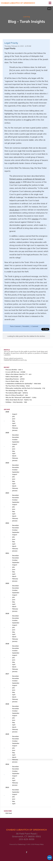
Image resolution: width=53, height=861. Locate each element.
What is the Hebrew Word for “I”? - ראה (18, 374)
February (15, 428)
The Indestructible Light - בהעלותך (17, 393)
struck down (14, 210)
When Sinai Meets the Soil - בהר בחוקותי (19, 400)
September (15, 442)
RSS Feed (9, 813)
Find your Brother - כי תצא (14, 370)
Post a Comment (15, 326)
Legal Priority (11, 42)
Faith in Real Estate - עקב (14, 376)
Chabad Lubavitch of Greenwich (18, 3)
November (15, 437)
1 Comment (34, 326)
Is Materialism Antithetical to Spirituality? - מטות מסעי (23, 383)
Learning (26, 17)
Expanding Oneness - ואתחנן (15, 379)
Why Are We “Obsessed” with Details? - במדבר (21, 397)
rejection (35, 219)
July (13, 416)
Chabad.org (21, 844)
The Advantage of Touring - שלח (16, 390)
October (15, 439)
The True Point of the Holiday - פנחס (18, 386)
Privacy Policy (39, 844)
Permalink (25, 326)
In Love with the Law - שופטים (15, 372)
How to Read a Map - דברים (15, 381)
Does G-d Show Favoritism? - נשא (17, 395)
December (15, 435)
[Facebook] (26, 852)
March (14, 426)
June (13, 419)
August (14, 414)
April (13, 423)
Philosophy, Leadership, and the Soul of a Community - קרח (25, 388)
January (14, 430)
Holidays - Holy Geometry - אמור (16, 402)
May (13, 421)
